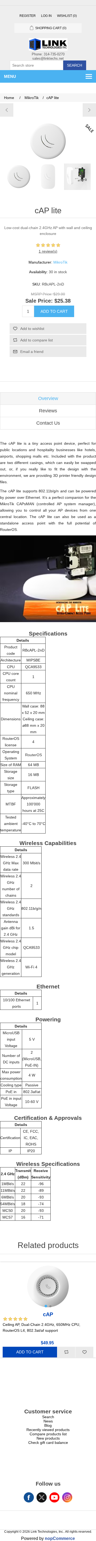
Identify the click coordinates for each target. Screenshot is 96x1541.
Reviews (48, 410)
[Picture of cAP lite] (18, 176)
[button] (46, 1306)
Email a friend (31, 351)
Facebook (29, 1497)
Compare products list (48, 1434)
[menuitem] (48, 1417)
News (48, 1421)
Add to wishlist (32, 328)
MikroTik (60, 262)
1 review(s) (48, 251)
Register (27, 16)
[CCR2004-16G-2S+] (89, 110)
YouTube (54, 1497)
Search (74, 65)
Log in (46, 16)
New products (48, 1438)
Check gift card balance (48, 1442)
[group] (48, 1286)
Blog (48, 1425)
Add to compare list (36, 340)
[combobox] (36, 65)
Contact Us (48, 423)
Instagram (67, 1497)
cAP (48, 1314)
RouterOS (33, 755)
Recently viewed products (48, 1430)
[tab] (48, 398)
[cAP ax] (7, 110)
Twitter (42, 1497)
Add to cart (54, 311)
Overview (48, 398)
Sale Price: (39, 301)
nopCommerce (60, 1538)
